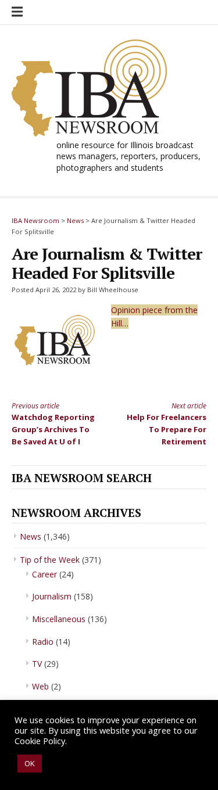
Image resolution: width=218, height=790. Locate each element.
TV (37, 663)
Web (40, 686)
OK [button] (29, 763)
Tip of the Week (50, 559)
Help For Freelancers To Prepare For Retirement (166, 424)
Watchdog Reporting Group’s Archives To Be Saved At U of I (53, 424)
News (30, 536)
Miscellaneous (58, 618)
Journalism (52, 596)
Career (44, 574)
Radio (42, 641)
